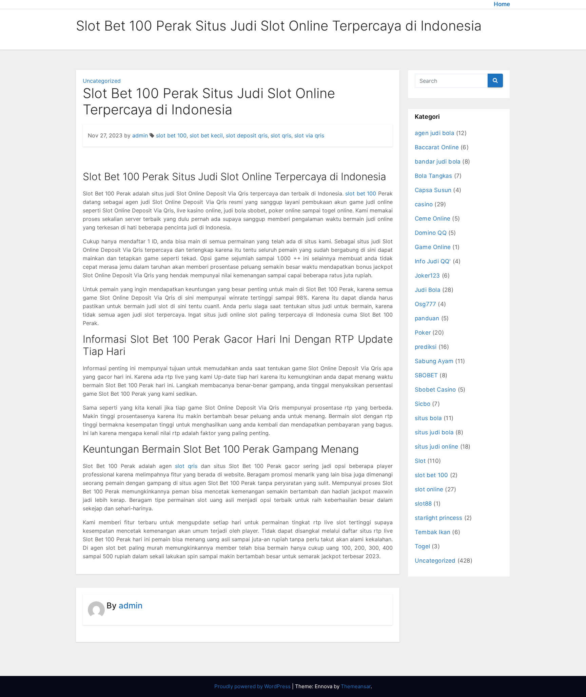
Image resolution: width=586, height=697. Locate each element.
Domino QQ (431, 232)
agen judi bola (434, 133)
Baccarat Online (437, 147)
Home (502, 4)
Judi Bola (428, 289)
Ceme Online (432, 218)
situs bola (428, 418)
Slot (420, 460)
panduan (427, 318)
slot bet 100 (171, 135)
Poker (423, 332)
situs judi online (436, 446)
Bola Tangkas (433, 175)
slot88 (423, 503)
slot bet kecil (206, 135)
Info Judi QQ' (433, 261)
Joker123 (427, 275)
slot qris (281, 135)
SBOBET (426, 375)
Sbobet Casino (435, 389)
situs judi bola (434, 432)
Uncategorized (102, 80)
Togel (422, 546)
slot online (429, 489)
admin (140, 135)
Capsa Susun (433, 190)
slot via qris (309, 135)
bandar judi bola (438, 161)
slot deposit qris (247, 135)
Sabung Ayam (434, 361)
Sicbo (422, 403)
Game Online (433, 247)
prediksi (426, 346)
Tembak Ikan (432, 532)
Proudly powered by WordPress (253, 686)
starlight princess (439, 517)
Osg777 (425, 304)
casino (424, 204)
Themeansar (356, 686)
